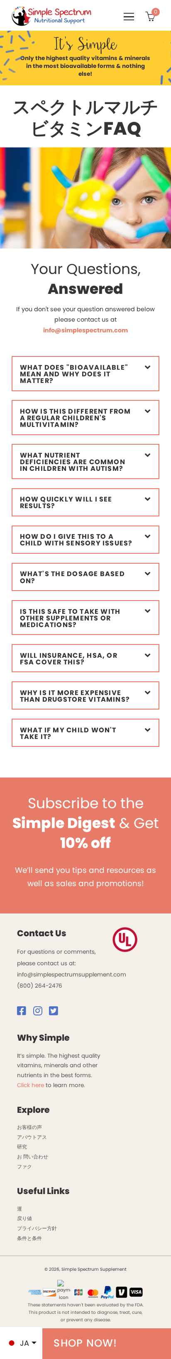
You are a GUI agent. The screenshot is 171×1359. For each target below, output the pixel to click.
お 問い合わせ (32, 1156)
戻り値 (24, 1218)
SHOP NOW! (85, 1343)
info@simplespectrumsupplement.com (71, 975)
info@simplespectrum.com (85, 330)
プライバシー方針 (37, 1228)
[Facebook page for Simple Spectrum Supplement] (24, 1013)
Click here (30, 1085)
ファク (24, 1166)
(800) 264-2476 (39, 986)
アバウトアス (32, 1137)
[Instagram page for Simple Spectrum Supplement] (40, 1013)
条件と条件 (29, 1238)
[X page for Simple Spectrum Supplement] (56, 1013)
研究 (22, 1146)
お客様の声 (29, 1127)
